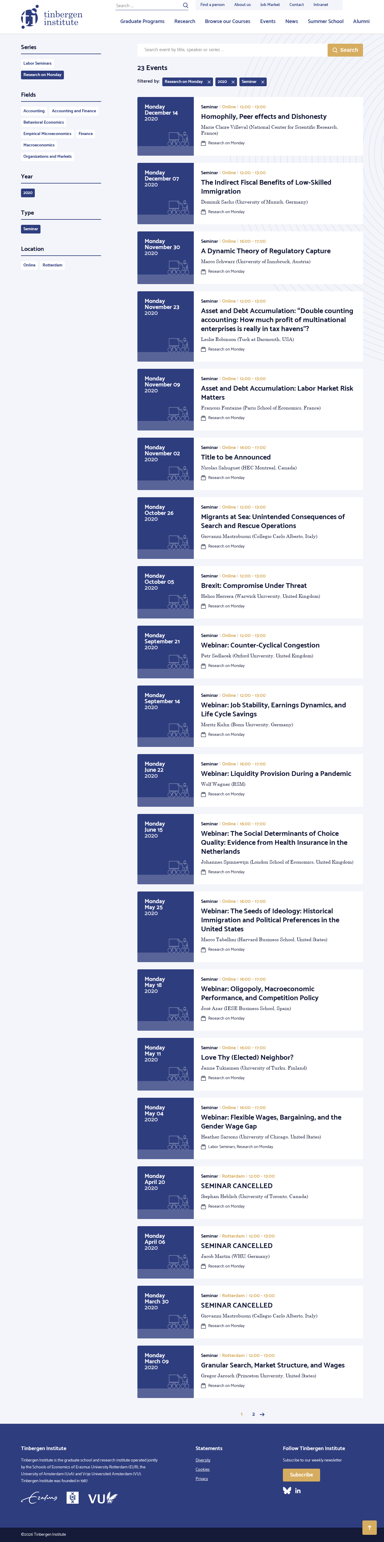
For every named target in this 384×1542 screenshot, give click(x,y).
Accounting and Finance (74, 111)
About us (242, 4)
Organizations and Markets (47, 156)
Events (268, 21)
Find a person (212, 4)
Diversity (203, 1460)
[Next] (262, 1414)
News (291, 21)
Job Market (270, 4)
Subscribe (301, 1474)
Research (184, 21)
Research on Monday (42, 75)
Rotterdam (52, 265)
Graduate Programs (142, 21)
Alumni (361, 21)
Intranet (321, 4)
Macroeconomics (39, 145)
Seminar (30, 229)
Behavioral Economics (43, 122)
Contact (297, 4)
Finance (86, 134)
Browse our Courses (227, 21)
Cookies (203, 1469)
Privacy (202, 1479)
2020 (27, 192)
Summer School (326, 21)
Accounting (34, 111)
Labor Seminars (37, 63)
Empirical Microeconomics (47, 134)
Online (29, 265)
